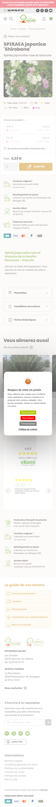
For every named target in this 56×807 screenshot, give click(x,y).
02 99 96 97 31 (16, 10)
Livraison (28, 184)
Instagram (42, 10)
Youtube (50, 10)
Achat (28, 225)
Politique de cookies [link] (28, 429)
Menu (5, 19)
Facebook (37, 10)
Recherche (11, 19)
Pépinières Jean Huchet (28, 19)
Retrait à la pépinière (28, 197)
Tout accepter (28, 412)
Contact (28, 563)
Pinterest (46, 10)
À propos (28, 523)
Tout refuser (28, 418)
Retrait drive (28, 550)
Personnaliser (28, 423)
